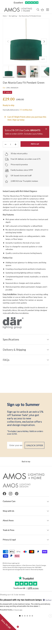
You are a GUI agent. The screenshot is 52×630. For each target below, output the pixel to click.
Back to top (26, 462)
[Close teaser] (18, 627)
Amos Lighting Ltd (13, 563)
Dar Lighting (13, 16)
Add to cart (35, 144)
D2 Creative (26, 569)
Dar (4, 88)
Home (5, 16)
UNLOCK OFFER (34, 445)
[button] (42, 10)
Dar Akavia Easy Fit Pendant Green (30, 16)
